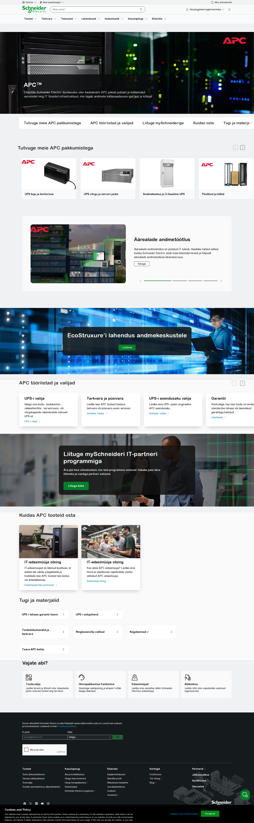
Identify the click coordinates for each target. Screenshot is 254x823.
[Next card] (242, 148)
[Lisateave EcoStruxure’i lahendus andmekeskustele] (127, 347)
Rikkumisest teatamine (117, 782)
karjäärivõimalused (116, 774)
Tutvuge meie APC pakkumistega (52, 123)
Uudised (111, 791)
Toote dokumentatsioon (33, 774)
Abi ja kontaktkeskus (75, 774)
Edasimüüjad (71, 787)
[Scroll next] (251, 123)
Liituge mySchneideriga (163, 123)
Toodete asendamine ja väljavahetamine (41, 787)
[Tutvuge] (141, 263)
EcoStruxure (155, 774)
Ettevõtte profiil (114, 778)
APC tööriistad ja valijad (111, 123)
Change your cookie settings (184, 814)
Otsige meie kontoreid (75, 778)
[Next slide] (242, 383)
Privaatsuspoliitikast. (67, 726)
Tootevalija (27, 782)
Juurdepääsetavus (116, 787)
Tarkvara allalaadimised (33, 778)
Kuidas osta (203, 123)
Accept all (210, 814)
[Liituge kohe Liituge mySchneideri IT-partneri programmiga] (76, 486)
